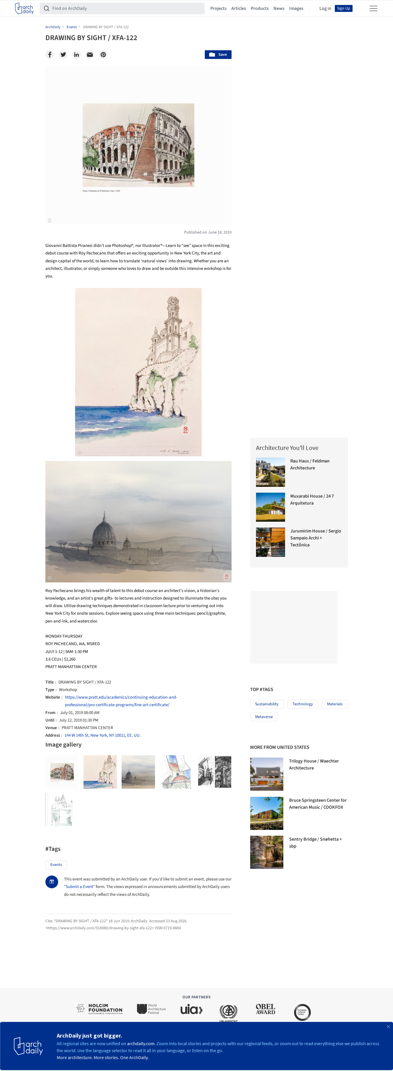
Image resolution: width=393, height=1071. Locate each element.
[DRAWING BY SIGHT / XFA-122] (62, 772)
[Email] (90, 54)
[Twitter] (63, 54)
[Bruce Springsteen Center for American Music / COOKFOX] (266, 813)
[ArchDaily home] (24, 8)
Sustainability (267, 704)
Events (56, 865)
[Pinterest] (103, 54)
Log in (325, 8)
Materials (335, 704)
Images (296, 8)
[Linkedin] (76, 54)
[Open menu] (373, 8)
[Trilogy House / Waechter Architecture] (266, 774)
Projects (218, 8)
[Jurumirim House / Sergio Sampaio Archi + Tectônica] (270, 542)
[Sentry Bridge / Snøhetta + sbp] (266, 852)
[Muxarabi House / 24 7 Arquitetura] (270, 507)
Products (260, 8)
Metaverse (264, 717)
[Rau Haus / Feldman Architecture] (270, 472)
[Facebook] (49, 54)
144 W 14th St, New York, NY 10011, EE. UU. (103, 735)
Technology (303, 704)
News (278, 8)
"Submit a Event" (79, 887)
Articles (238, 8)
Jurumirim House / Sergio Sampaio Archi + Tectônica (315, 538)
